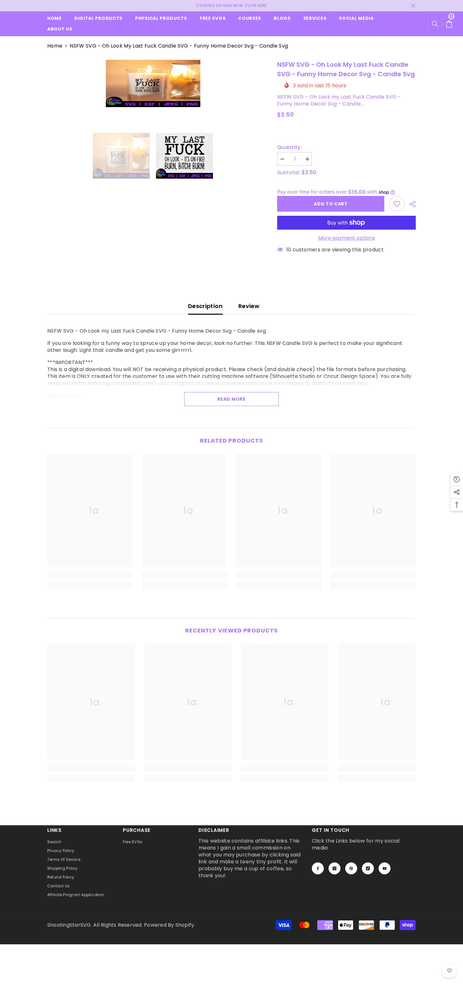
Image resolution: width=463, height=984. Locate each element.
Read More (231, 399)
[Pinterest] (351, 868)
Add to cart (331, 204)
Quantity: (289, 147)
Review (248, 306)
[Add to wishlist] (397, 204)
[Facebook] (318, 868)
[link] (89, 575)
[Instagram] (334, 868)
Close (413, 6)
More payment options (346, 238)
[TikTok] (368, 868)
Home (54, 46)
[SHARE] (410, 204)
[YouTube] (385, 868)
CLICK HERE (256, 5)
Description (205, 306)
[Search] (435, 24)
